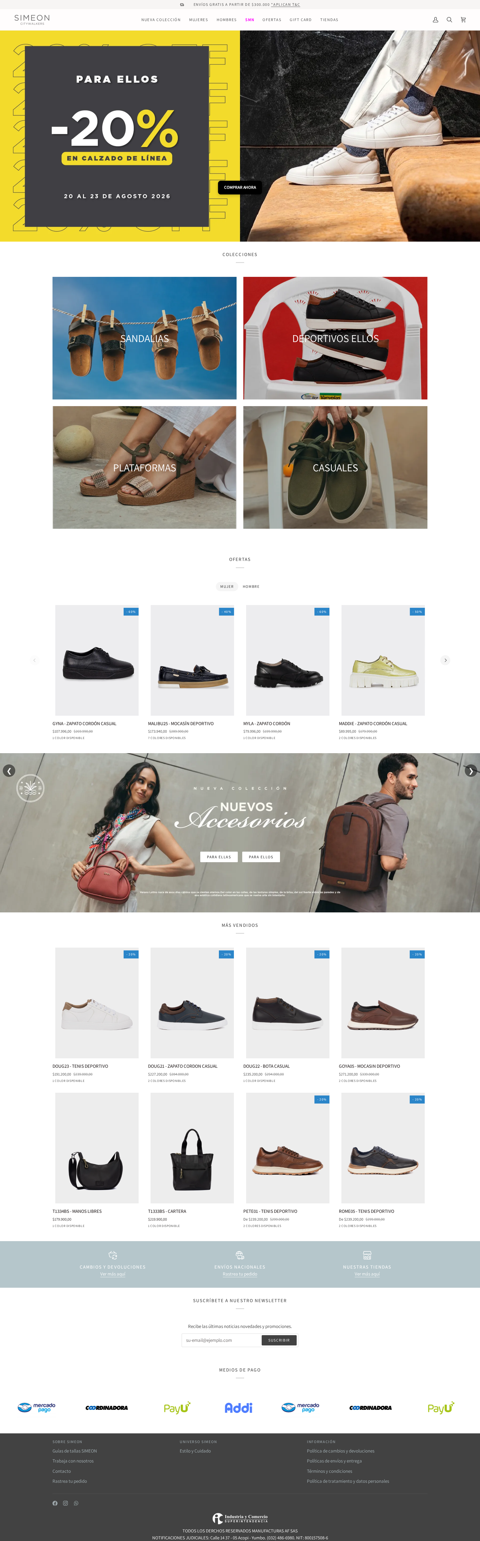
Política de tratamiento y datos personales (348, 1481)
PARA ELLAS (219, 856)
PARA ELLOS (261, 856)
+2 (194, 739)
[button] (161, 19)
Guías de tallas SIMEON (74, 1451)
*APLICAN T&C (285, 4)
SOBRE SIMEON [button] (67, 1441)
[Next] (445, 660)
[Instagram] (65, 1503)
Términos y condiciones (329, 1471)
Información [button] (321, 1441)
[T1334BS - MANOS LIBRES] (96, 1148)
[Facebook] (55, 1503)
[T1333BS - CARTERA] (192, 1148)
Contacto (61, 1471)
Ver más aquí (112, 1274)
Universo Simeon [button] (198, 1441)
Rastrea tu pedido (240, 1274)
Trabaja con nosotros (73, 1461)
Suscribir (279, 1340)
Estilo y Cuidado (195, 1451)
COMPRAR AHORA (240, 187)
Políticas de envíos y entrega (334, 1461)
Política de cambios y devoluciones (340, 1451)
